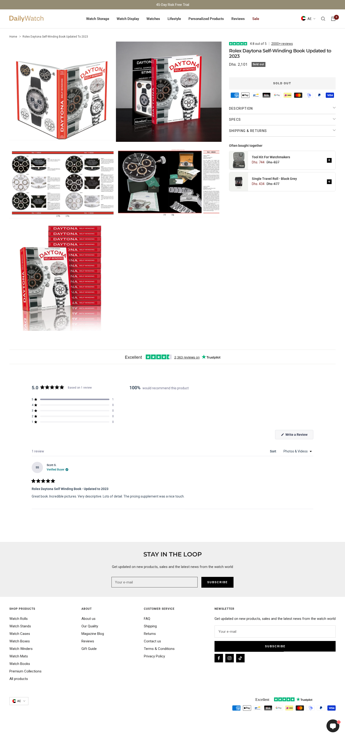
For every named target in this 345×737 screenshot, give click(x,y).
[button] (329, 160)
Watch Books (19, 664)
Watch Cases (19, 634)
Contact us (152, 641)
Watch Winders (21, 649)
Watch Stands (20, 626)
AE (309, 19)
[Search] (323, 19)
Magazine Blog (92, 634)
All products (18, 679)
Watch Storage (97, 19)
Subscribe (275, 646)
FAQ (147, 619)
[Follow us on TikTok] (240, 658)
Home (13, 36)
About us (88, 619)
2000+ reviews (282, 44)
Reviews (238, 19)
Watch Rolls (18, 619)
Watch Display (128, 19)
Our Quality (89, 626)
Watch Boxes (19, 641)
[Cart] (333, 19)
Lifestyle (174, 19)
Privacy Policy (154, 656)
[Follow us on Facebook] (219, 658)
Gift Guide (89, 649)
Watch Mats (18, 656)
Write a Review (299, 435)
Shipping (150, 626)
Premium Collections (25, 671)
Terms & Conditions (159, 649)
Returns (150, 634)
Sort (273, 451)
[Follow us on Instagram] (229, 658)
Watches (153, 19)
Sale (255, 19)
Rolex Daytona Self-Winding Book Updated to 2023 (55, 36)
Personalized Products (206, 19)
